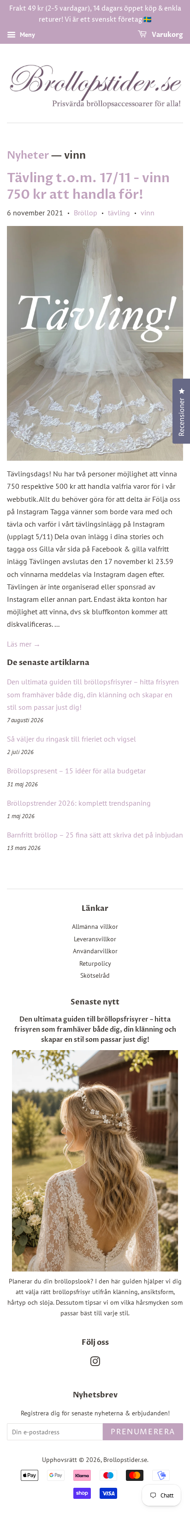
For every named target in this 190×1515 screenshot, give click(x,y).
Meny (26, 34)
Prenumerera (143, 1432)
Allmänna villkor (95, 926)
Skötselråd (95, 975)
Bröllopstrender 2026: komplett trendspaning (79, 803)
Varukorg (166, 34)
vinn (147, 212)
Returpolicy (95, 963)
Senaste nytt (95, 1002)
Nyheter (28, 155)
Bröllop (85, 212)
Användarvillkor (95, 951)
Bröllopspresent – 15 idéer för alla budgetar (76, 770)
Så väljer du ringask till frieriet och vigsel (71, 738)
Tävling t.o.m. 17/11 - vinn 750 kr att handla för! (88, 186)
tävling (119, 212)
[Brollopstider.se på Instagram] (95, 1363)
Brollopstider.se (125, 1460)
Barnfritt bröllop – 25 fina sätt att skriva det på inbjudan (95, 834)
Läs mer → (24, 643)
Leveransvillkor (95, 939)
